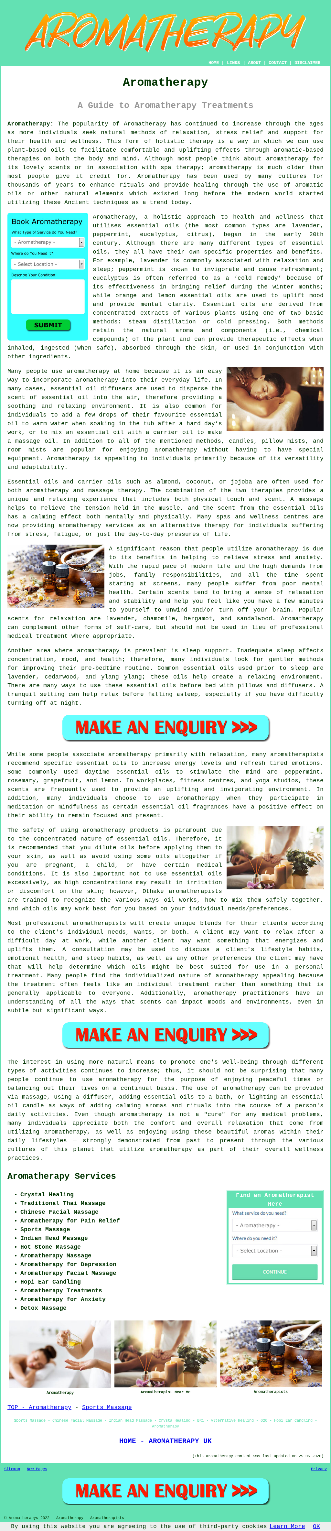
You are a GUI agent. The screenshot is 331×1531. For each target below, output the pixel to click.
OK (316, 1526)
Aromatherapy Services (61, 1176)
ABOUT (254, 62)
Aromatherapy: (30, 124)
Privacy (319, 1469)
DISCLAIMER (307, 62)
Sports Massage (107, 1407)
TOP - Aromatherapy (39, 1407)
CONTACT (278, 62)
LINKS (233, 62)
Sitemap (12, 1469)
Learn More (287, 1526)
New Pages (37, 1469)
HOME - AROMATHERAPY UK (165, 1441)
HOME (213, 62)
